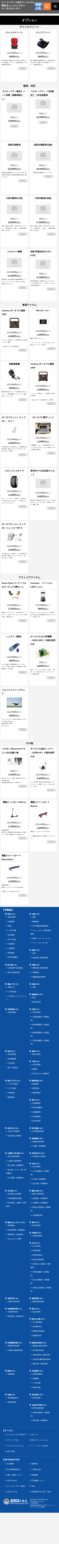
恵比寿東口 (12, 917)
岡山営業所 (36, 1312)
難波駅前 (35, 921)
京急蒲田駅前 (37, 1374)
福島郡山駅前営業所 (39, 1346)
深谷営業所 (36, 1398)
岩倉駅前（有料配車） (40, 1198)
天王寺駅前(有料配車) (40, 926)
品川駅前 (11, 935)
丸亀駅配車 (36, 1112)
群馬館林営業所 (38, 1142)
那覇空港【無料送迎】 (40, 968)
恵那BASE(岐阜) (38, 1331)
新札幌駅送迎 (13, 1398)
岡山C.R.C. (36, 1309)
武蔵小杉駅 (36, 1387)
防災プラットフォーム (39, 1440)
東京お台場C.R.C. (38, 1319)
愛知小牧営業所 (38, 1194)
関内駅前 (11, 1225)
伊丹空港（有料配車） (40, 1420)
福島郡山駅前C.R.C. (39, 1343)
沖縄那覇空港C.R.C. (14, 1343)
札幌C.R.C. (11, 1395)
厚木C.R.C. (36, 1222)
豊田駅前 (11, 1097)
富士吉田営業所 (14, 1156)
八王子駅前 (12, 1088)
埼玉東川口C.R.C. (38, 1153)
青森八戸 (11, 987)
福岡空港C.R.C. (37, 1298)
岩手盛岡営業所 (38, 1131)
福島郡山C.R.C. (37, 994)
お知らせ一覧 (12, 1492)
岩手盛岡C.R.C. (37, 1128)
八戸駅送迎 (12, 992)
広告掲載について (38, 1480)
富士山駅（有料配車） (16, 1165)
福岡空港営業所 (38, 1301)
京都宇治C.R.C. (13, 1298)
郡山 (34, 997)
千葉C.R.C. (36, 1061)
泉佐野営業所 (13, 1312)
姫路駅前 (11, 1374)
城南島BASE (37, 1335)
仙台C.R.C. (36, 1163)
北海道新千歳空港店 (15, 968)
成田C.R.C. (36, 950)
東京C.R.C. (11, 914)
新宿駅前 (11, 953)
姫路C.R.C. (11, 1371)
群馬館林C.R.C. (37, 1138)
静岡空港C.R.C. (37, 1081)
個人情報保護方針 (13, 1469)
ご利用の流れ (36, 1469)
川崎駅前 (11, 921)
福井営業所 (36, 1054)
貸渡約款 (34, 1464)
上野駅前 (11, 948)
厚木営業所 (36, 1225)
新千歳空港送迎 (14, 972)
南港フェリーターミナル (41, 938)
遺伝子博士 (11, 1451)
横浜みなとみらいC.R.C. (16, 1222)
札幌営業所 (12, 1402)
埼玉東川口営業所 (14, 1136)
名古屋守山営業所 (14, 1194)
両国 (9, 926)
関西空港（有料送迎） (16, 1316)
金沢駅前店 (12, 1054)
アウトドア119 (12, 1440)
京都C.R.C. (36, 984)
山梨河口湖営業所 (14, 1161)
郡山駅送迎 (36, 1002)
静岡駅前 (35, 1084)
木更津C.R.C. (37, 1233)
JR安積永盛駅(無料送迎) (41, 1359)
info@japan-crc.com (37, 1501)
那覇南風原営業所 (39, 977)
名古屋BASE (37, 1326)
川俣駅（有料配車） (39, 1146)
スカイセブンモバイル (15, 1446)
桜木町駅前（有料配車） (17, 1230)
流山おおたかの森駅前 (40, 1073)
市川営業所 (36, 1064)
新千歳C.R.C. (12, 965)
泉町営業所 (36, 1250)
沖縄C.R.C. (36, 965)
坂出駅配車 (36, 1116)
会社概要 (10, 1464)
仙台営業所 (36, 1166)
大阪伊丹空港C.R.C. (39, 1405)
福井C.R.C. (36, 1051)
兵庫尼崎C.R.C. (13, 1009)
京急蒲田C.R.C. (37, 1371)
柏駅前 (34, 1069)
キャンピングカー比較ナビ (17, 1434)
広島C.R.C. (36, 1009)
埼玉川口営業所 (14, 1131)
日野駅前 (11, 1093)
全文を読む (23, 68)
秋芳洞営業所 (37, 1255)
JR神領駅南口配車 (15, 1198)
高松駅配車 (36, 1103)
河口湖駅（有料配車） (16, 1178)
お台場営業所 (37, 1322)
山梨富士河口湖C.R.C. (15, 1153)
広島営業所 (36, 1012)
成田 (34, 953)
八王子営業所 (13, 1084)
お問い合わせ (12, 1480)
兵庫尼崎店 (12, 1012)
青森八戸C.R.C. (13, 984)
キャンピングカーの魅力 (16, 1486)
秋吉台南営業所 (38, 1259)
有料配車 (35, 972)
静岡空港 (35, 1088)
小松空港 (11, 1063)
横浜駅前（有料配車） (16, 1234)
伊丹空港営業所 (38, 1408)
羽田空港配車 (13, 957)
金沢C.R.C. (11, 1051)
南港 (34, 917)
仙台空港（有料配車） (40, 1183)
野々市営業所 (13, 1067)
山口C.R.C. (36, 1243)
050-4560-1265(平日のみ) (39, 1499)
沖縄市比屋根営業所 (15, 1350)
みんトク (34, 1434)
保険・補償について (14, 1475)
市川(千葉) (12, 939)
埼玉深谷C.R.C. (37, 1395)
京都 (34, 987)
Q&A (33, 1486)
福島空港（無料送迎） (40, 1364)
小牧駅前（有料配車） (40, 1203)
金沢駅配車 (12, 1059)
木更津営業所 (37, 1236)
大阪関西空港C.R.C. (14, 1309)
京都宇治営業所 (14, 1301)
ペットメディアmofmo (39, 1446)
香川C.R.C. (36, 1100)
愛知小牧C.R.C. (37, 1191)
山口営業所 (36, 1246)
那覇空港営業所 (14, 1346)
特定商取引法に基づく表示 (41, 1492)
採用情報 (34, 1475)
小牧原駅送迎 (37, 1215)
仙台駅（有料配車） (39, 1179)
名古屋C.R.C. (12, 1191)
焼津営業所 (36, 1093)
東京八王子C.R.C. (14, 1081)
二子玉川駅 (12, 930)
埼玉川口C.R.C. (13, 1128)
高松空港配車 (37, 1107)
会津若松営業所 (38, 1350)
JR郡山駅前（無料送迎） (41, 1355)
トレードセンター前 (39, 943)
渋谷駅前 (11, 944)
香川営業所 (36, 1121)
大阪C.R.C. (36, 914)
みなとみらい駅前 (14, 1239)
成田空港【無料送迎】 (40, 958)
